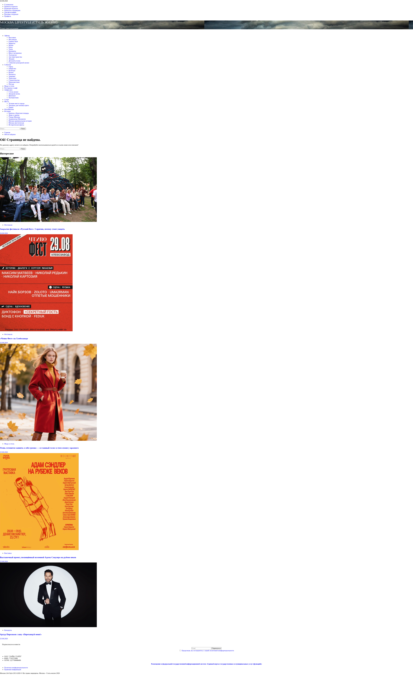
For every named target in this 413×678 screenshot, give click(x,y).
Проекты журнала (11, 6)
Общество (12, 69)
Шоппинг (12, 96)
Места (6, 101)
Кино (11, 47)
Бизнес (11, 72)
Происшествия (14, 82)
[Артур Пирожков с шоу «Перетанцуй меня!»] (48, 626)
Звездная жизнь (14, 94)
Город (11, 67)
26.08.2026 (4, 233)
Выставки (12, 37)
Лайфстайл (8, 90)
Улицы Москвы (14, 117)
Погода (11, 84)
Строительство (14, 80)
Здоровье (12, 76)
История (7, 111)
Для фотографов (10, 12)
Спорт (6, 100)
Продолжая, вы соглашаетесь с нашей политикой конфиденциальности (208, 650)
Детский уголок (14, 61)
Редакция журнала (11, 8)
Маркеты (12, 43)
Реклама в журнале (11, 14)
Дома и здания (14, 115)
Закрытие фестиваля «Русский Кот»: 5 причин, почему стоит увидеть (32, 229)
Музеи (11, 45)
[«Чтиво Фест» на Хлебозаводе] (36, 331)
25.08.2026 (4, 343)
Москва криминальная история (20, 121)
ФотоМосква (9, 109)
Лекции (11, 59)
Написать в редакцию (12, 10)
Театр (11, 49)
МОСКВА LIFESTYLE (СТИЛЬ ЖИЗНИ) (28, 22)
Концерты (12, 51)
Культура (12, 70)
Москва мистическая (16, 123)
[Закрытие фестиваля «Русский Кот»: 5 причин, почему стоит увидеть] (48, 221)
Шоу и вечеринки (15, 53)
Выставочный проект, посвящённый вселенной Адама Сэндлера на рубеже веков (38, 557)
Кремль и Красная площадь (19, 113)
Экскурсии (13, 55)
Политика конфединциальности (16, 668)
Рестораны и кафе (10, 88)
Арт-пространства (15, 57)
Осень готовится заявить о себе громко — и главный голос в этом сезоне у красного (39, 448)
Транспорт (12, 78)
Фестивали (13, 39)
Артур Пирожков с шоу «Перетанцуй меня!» (21, 634)
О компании (8, 4)
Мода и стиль (9, 86)
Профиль (7, 16)
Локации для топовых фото (19, 105)
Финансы (12, 74)
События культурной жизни (19, 63)
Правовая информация (12, 669)
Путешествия (13, 98)
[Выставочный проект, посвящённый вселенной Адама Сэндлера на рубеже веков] (39, 549)
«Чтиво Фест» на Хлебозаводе (14, 338)
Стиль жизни (13, 92)
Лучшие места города (16, 103)
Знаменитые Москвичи (17, 119)
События (7, 65)
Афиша (7, 36)
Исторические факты (16, 125)
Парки (11, 107)
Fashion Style (13, 41)
